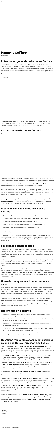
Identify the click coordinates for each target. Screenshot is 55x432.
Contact (4, 413)
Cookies (4, 410)
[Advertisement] (27, 26)
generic (3, 50)
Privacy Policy (5, 411)
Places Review (5, 2)
